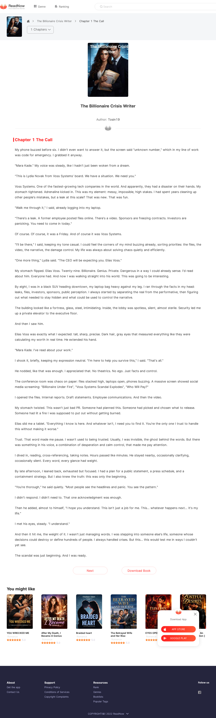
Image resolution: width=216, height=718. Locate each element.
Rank (96, 687)
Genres (97, 692)
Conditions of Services (56, 692)
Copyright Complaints (56, 696)
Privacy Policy (52, 687)
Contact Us (13, 692)
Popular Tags (100, 701)
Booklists (98, 696)
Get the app (13, 687)
